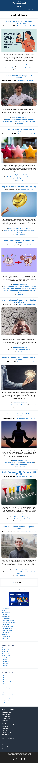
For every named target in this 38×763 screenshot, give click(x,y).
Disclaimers (5, 748)
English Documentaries (7, 675)
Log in (19, 6)
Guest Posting (5, 634)
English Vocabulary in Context (20, 569)
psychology (13, 68)
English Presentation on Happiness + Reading (19, 187)
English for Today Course (8, 620)
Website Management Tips (8, 694)
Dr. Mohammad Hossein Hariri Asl (24, 754)
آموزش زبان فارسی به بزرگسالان (8, 702)
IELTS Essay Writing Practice (8, 685)
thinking (28, 349)
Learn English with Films (7, 687)
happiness (13, 119)
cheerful (12, 571)
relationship (22, 121)
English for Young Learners (8, 677)
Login (28, 9)
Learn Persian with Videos (8, 688)
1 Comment (20, 351)
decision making (7, 404)
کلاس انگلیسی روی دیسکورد (20, 464)
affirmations (8, 66)
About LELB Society (6, 741)
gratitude (21, 177)
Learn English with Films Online (20, 117)
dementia (22, 286)
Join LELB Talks (5, 624)
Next (21, 582)
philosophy (6, 121)
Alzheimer (6, 286)
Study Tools (5, 720)
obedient (24, 119)
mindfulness (18, 288)
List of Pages (5, 659)
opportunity (31, 119)
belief (13, 66)
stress (12, 464)
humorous (19, 119)
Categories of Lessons (7, 653)
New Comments (5, 649)
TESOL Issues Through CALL (8, 692)
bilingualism (12, 286)
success (33, 178)
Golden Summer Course (7, 626)
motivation (6, 178)
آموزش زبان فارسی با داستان (8, 698)
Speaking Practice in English (19, 460)
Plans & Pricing (5, 638)
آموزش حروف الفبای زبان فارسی (8, 696)
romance (28, 121)
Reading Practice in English (20, 175)
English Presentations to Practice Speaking (19, 228)
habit (17, 66)
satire (33, 121)
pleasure (23, 230)
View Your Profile (6, 612)
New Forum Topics (6, 651)
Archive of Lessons (6, 657)
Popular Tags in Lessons (7, 655)
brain (17, 286)
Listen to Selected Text (7, 628)
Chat (33, 9)
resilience (27, 178)
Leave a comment (20, 69)
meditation (33, 286)
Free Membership (6, 636)
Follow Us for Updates (7, 630)
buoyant (7, 571)
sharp (30, 290)
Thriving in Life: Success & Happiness (20, 64)
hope (32, 177)
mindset (21, 66)
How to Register (5, 610)
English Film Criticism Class (8, 622)
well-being (30, 68)
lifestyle (27, 286)
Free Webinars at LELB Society (20, 517)
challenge (15, 177)
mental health (10, 288)
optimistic (27, 66)
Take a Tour (4, 614)
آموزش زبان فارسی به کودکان (8, 700)
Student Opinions (6, 618)
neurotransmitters (31, 288)
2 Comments (19, 123)
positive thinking (14, 121)
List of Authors (5, 661)
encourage (18, 571)
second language (23, 290)
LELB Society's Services (7, 691)
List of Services (5, 665)
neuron (24, 288)
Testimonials (5, 728)
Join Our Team (5, 632)
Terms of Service (6, 744)
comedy (7, 119)
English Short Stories (7, 683)
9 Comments (19, 180)
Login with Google (6, 608)
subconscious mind (22, 68)
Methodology (5, 726)
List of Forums (5, 663)
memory (4, 288)
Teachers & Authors (6, 732)
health (13, 518)
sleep (32, 462)
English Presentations (7, 679)
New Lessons (5, 647)
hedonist (18, 230)
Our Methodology (6, 616)
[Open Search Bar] (36, 9)
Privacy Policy (5, 746)
